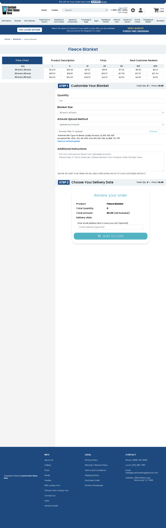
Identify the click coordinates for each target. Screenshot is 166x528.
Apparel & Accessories (72, 21)
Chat (125, 12)
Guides (54, 10)
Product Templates (94, 485)
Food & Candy (137, 21)
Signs (96, 21)
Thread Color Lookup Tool (56, 490)
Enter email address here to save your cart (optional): (103, 223)
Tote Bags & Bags (86, 21)
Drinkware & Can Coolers (59, 21)
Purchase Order (92, 480)
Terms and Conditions (95, 470)
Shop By (18, 21)
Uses (46, 500)
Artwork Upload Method (72, 119)
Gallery (47, 465)
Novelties (160, 21)
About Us (48, 460)
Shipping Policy (92, 475)
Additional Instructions (72, 149)
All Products (6, 21)
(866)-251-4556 (139, 460)
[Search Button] (106, 10)
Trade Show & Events (44, 21)
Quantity (63, 95)
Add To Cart (113, 236)
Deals (44, 10)
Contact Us (49, 495)
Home (7, 39)
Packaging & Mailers (148, 21)
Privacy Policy (91, 460)
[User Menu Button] (133, 10)
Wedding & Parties (106, 21)
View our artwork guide (68, 141)
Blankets (17, 39)
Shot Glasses (29, 21)
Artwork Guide (51, 505)
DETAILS (104, 2)
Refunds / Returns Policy (96, 465)
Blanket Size (65, 107)
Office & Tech (117, 21)
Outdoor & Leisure (127, 21)
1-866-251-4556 (119, 10)
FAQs (46, 470)
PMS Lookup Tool (52, 485)
